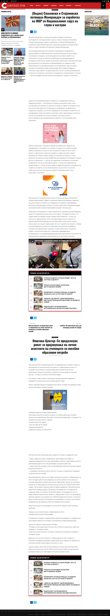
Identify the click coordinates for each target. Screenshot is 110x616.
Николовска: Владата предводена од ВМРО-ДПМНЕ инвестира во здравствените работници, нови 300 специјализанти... (19, 60)
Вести (38, 5)
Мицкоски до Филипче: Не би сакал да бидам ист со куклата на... (7, 78)
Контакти (43, 614)
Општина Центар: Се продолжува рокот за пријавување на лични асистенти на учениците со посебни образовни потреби (41, 328)
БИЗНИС (46, 5)
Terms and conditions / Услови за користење (77, 614)
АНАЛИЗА (54, 5)
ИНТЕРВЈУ (78, 5)
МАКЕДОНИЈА (55, 9)
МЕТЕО (61, 5)
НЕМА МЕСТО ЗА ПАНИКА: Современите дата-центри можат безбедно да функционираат (12, 35)
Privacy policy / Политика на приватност (56, 614)
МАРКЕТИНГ (14, 1)
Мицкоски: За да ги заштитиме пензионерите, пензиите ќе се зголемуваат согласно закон (7, 60)
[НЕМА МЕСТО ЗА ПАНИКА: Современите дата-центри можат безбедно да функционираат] (13, 23)
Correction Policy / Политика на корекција (98, 614)
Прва (31, 5)
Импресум (30, 614)
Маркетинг (37, 614)
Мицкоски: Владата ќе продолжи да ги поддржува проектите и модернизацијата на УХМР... (19, 79)
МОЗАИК (68, 5)
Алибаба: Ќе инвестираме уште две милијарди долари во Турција (70, 327)
